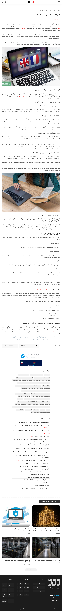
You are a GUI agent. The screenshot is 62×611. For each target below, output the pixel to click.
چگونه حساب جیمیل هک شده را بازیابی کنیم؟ (38, 477)
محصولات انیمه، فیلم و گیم (45, 393)
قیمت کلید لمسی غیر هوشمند (27, 380)
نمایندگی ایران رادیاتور (46, 385)
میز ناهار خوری (30, 388)
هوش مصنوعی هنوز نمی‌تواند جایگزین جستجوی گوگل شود (35, 488)
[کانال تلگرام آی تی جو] (31, 356)
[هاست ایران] (31, 363)
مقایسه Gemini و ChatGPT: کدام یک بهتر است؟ (37, 463)
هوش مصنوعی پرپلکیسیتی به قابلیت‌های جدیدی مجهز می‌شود (34, 472)
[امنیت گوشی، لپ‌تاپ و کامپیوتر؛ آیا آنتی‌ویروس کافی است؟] (16, 516)
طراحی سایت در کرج (33, 399)
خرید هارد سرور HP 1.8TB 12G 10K (44, 383)
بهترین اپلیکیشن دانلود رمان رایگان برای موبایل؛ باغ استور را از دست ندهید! (31, 425)
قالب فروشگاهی (26, 375)
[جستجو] (3, 2)
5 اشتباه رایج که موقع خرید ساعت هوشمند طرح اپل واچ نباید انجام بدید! (32, 448)
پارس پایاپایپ (42, 409)
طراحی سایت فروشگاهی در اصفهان (33, 391)
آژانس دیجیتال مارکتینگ (17, 380)
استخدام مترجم (56, 331)
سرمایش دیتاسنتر (40, 375)
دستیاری (39, 399)
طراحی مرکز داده (33, 375)
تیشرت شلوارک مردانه (46, 380)
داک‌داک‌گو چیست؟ (44, 482)
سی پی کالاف (27, 396)
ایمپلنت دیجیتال (35, 404)
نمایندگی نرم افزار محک (37, 380)
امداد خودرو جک (20, 399)
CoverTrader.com (33, 401)
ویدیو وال (33, 396)
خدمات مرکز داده (47, 375)
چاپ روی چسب (26, 399)
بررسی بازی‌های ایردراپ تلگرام (42, 485)
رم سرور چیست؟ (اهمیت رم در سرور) (40, 436)
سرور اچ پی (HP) (27, 393)
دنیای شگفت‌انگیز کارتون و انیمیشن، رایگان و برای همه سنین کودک (33, 422)
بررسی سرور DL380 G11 (35, 393)
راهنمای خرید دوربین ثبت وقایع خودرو (40, 474)
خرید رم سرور (41, 404)
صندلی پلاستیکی (24, 388)
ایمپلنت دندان (20, 401)
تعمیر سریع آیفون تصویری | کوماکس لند (43, 396)
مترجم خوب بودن (24, 96)
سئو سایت (48, 409)
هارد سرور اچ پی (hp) (37, 385)
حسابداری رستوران (42, 401)
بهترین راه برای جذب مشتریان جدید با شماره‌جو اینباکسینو (35, 460)
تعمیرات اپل (48, 401)
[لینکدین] (56, 600)
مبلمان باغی (36, 388)
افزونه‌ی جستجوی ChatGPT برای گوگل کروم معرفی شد (36, 469)
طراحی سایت (22, 385)
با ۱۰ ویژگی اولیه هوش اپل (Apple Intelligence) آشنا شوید (35, 480)
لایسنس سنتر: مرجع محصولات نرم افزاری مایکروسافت (40, 412)
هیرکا (25, 391)
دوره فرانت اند (34, 407)
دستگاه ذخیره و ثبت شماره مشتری (44, 407)
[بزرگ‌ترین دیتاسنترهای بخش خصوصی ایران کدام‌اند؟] (16, 547)
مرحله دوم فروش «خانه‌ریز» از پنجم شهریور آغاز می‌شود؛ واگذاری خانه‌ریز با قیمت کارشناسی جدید (46, 529)
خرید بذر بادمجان (47, 388)
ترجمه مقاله (23, 28)
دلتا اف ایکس (47, 404)
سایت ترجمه (42, 289)
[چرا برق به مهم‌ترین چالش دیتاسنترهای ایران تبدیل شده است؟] (46, 547)
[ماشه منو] (58, 2)
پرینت (22, 391)
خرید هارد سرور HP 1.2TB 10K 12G (31, 383)
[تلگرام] (52, 600)
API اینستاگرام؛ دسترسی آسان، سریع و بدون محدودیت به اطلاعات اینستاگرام (31, 430)
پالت (30, 407)
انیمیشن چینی (17, 404)
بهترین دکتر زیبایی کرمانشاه (45, 391)
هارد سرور (41, 388)
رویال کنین (20, 375)
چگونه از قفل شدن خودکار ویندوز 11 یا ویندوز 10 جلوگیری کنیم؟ (34, 466)
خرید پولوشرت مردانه (20, 377)
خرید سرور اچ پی (21, 396)
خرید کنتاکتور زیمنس (20, 409)
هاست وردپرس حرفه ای (38, 377)
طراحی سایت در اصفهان (29, 377)
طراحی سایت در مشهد (46, 399)
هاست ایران (56, 595)
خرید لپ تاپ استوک (19, 393)
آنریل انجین (17, 385)
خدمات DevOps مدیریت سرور (26, 404)
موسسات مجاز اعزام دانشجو (17, 407)
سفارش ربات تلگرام (20, 383)
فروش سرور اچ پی (46, 377)
